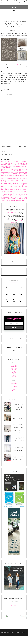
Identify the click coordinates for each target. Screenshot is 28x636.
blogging (3, 172)
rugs (20, 191)
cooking (9, 173)
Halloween (19, 161)
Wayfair (14, 375)
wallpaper (24, 198)
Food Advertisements (14, 338)
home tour (16, 182)
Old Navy (14, 388)
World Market (14, 378)
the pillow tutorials (22, 195)
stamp (25, 194)
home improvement (7, 182)
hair (20, 178)
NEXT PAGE (22, 146)
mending (24, 183)
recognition (10, 191)
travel (25, 197)
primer (21, 189)
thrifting (3, 197)
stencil (7, 195)
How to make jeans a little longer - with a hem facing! (18, 439)
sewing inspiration (15, 192)
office (7, 186)
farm (14, 177)
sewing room (24, 192)
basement (3, 170)
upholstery (8, 198)
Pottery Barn (17, 64)
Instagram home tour (13, 163)
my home (24, 185)
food (2, 178)
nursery (3, 186)
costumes (13, 173)
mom (6, 211)
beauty (13, 170)
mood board (4, 185)
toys (22, 197)
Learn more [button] (22, 3)
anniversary (24, 167)
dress (17, 175)
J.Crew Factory (14, 383)
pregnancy (16, 189)
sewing (24, 191)
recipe (6, 191)
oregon (10, 186)
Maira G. (24, 632)
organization (15, 186)
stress (11, 195)
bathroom (9, 170)
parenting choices (5, 187)
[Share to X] (15, 95)
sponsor (14, 194)
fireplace (17, 177)
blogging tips (8, 172)
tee (16, 195)
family (11, 177)
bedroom (18, 171)
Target (22, 64)
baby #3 (25, 169)
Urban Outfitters (14, 373)
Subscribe (14, 327)
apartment (3, 169)
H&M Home (14, 366)
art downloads (11, 169)
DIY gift (15, 161)
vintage (19, 198)
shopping (4, 194)
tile (6, 197)
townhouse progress (16, 197)
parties (13, 188)
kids (2, 183)
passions (18, 187)
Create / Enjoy (9, 632)
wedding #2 (9, 200)
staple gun (3, 195)
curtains (25, 173)
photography (4, 189)
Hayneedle (14, 368)
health (8, 180)
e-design (22, 175)
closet (6, 173)
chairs (2, 173)
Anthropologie (14, 365)
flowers (25, 177)
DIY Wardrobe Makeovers (7, 161)
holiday (16, 180)
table (14, 195)
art (7, 169)
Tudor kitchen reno (15, 167)
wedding (3, 200)
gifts (18, 178)
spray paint (20, 194)
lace (9, 183)
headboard (3, 180)
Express (14, 382)
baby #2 (21, 169)
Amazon (14, 364)
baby (16, 169)
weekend (21, 200)
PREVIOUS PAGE (6, 146)
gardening (14, 178)
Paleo (9, 165)
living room (19, 183)
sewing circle (5, 193)
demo (7, 175)
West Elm (14, 376)
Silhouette (17, 164)
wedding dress (15, 200)
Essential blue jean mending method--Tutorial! (18, 458)
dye (20, 175)
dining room (11, 175)
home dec (23, 180)
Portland (13, 164)
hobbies (12, 180)
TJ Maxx (14, 372)
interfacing (21, 182)
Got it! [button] (14, 7)
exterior (3, 177)
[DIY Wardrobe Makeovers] (14, 589)
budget (25, 172)
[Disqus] (14, 122)
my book (10, 185)
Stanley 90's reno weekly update (13, 166)
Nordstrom (14, 386)
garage (10, 178)
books (12, 172)
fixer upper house (12, 212)
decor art (3, 175)
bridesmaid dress (19, 172)
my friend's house (16, 185)
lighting (14, 183)
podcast (10, 189)
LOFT (14, 385)
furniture (7, 178)
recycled (16, 191)
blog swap (24, 170)
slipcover (10, 194)
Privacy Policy (14, 605)
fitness (21, 177)
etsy (26, 175)
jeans (25, 182)
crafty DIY (19, 173)
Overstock (14, 369)
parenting (24, 186)
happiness (24, 178)
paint (20, 186)
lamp (11, 183)
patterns (24, 188)
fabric (7, 177)
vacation (14, 198)
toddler (8, 197)
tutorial (3, 198)
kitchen (5, 183)
